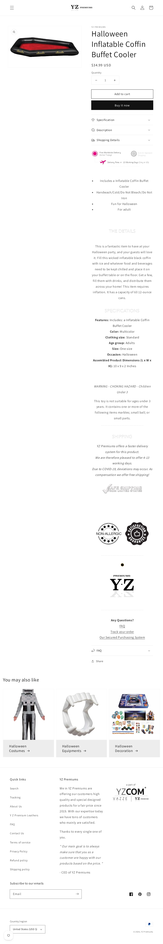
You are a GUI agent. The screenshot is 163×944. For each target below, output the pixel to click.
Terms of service (20, 842)
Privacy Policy (18, 851)
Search (14, 788)
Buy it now (122, 105)
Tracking (15, 797)
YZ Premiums (147, 931)
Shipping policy (20, 869)
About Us (16, 806)
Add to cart (122, 94)
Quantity (96, 72)
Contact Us (17, 833)
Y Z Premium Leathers (24, 815)
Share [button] (99, 661)
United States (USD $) (25, 929)
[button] (12, 7)
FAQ (12, 824)
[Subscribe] (77, 894)
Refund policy (19, 860)
